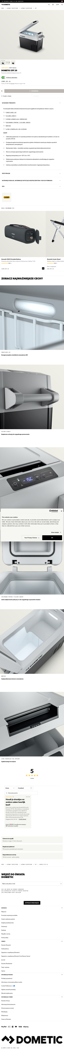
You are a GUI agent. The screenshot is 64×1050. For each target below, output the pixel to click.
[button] (6, 96)
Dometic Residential (12, 963)
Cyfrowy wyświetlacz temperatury (16, 119)
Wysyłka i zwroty (5, 934)
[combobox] (9, 788)
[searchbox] (22, 793)
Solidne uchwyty (11, 115)
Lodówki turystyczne (12, 8)
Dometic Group (10, 1000)
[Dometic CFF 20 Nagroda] (6, 197)
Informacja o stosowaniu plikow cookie (11, 982)
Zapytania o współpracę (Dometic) (10, 952)
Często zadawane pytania (8, 919)
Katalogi (8, 930)
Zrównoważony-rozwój (7, 1008)
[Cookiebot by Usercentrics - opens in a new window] (50, 511)
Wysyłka (12, 83)
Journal (3, 960)
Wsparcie (4, 908)
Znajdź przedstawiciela (7, 923)
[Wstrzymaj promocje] (2, 1)
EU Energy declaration (11, 77)
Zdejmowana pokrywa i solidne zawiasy (18, 122)
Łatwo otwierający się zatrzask (16, 129)
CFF (36, 8)
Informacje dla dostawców (8, 1004)
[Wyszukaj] (49, 4)
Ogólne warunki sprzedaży (8, 989)
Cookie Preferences (6, 986)
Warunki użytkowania (7, 993)
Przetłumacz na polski (12, 826)
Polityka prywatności (6, 978)
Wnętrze (8, 125)
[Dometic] (5, 4)
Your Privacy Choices (30, 537)
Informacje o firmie (7, 997)
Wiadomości (10, 1015)
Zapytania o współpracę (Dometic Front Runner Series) (15, 956)
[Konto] (53, 4)
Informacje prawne (7, 974)
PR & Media (9, 1012)
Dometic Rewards (6, 945)
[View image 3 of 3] (13, 62)
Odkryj (3, 941)
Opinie (3, 971)
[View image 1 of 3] (3, 62)
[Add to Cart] (43, 268)
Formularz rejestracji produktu (9, 915)
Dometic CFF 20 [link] (43, 864)
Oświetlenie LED (11, 112)
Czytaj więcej (22, 819)
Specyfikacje (6, 173)
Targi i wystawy (5, 967)
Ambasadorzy (5, 949)
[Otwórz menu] (62, 4)
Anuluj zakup (4, 937)
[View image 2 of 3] (8, 62)
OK (52, 537)
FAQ (3, 186)
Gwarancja (4, 926)
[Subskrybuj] (61, 884)
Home (2, 8)
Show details (55, 532)
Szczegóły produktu (8, 103)
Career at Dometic (11, 1019)
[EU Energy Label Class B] (3, 77)
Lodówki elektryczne (26, 8)
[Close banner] (61, 511)
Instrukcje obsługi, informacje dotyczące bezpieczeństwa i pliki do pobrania (27, 180)
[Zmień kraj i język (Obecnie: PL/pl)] (62, 1)
